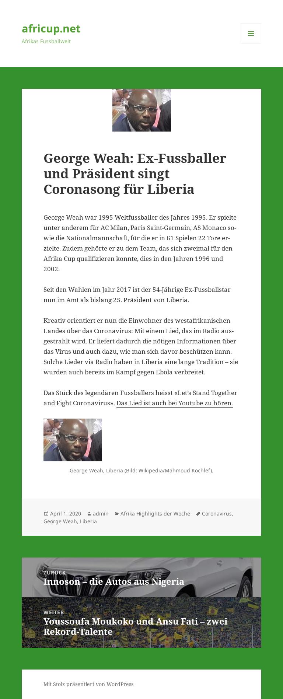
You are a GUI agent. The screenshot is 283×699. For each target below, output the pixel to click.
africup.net (51, 28)
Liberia (88, 521)
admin (101, 513)
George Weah (60, 521)
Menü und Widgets (251, 43)
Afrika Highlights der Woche (155, 513)
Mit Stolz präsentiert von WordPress (88, 684)
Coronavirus (217, 513)
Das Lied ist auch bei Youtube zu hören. (174, 403)
